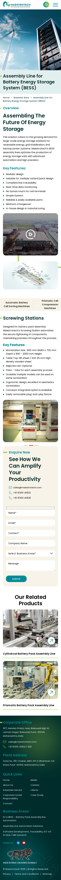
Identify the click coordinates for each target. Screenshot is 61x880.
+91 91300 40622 (22, 492)
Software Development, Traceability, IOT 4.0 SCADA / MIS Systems (27, 833)
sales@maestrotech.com (27, 487)
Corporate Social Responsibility (12, 796)
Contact (7, 803)
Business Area (21, 97)
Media (33, 780)
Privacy (7, 873)
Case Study (36, 795)
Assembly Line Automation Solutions (23, 826)
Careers (34, 785)
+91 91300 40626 (22, 497)
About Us (8, 785)
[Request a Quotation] (46, 5)
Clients (34, 790)
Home (6, 97)
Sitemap (47, 873)
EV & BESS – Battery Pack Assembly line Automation (24, 818)
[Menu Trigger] (54, 4)
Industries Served (12, 790)
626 (30, 746)
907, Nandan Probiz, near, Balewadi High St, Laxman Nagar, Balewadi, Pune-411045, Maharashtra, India (26, 732)
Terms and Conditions (26, 873)
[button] (26, 445)
